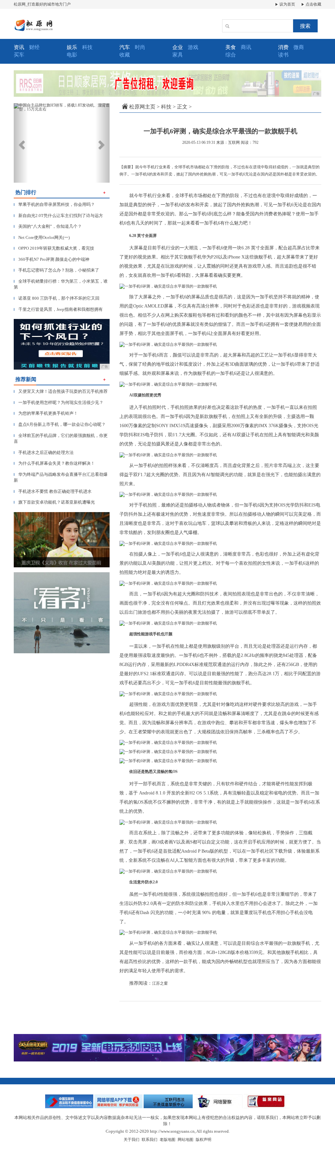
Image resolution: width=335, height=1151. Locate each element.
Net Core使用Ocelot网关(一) (42, 237)
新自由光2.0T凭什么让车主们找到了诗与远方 (58, 215)
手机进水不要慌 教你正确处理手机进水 (53, 491)
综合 (230, 55)
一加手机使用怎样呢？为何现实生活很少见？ (58, 402)
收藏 (124, 55)
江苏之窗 (160, 983)
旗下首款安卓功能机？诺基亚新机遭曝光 (54, 502)
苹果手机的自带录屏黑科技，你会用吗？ (54, 204)
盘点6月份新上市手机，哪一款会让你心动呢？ (60, 424)
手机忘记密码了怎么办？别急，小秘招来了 (56, 270)
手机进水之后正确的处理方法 (44, 452)
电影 (72, 55)
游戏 (193, 47)
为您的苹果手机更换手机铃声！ (46, 413)
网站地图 (185, 1139)
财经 (34, 47)
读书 (283, 55)
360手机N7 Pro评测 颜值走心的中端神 (51, 259)
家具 (177, 55)
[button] (21, 143)
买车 (19, 55)
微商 (298, 47)
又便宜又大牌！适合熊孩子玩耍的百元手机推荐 (61, 391)
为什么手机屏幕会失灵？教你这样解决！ (54, 463)
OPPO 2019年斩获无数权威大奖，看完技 (54, 248)
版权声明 (203, 1139)
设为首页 (286, 4)
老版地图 (167, 1139)
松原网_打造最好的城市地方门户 (42, 4)
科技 (87, 47)
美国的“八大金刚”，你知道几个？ (48, 226)
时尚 (140, 47)
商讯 (246, 47)
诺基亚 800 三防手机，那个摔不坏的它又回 (56, 298)
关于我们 (131, 1139)
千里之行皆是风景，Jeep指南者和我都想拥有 (58, 309)
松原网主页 (142, 106)
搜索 (305, 26)
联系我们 (149, 1139)
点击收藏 (313, 4)
